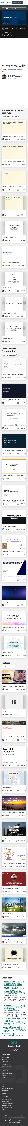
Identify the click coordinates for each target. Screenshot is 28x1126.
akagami (6, 478)
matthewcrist (8, 714)
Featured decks (6, 1064)
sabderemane (8, 765)
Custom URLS (5, 1101)
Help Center (5, 1084)
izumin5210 (7, 453)
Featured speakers (6, 1066)
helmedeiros (8, 790)
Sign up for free (17, 2)
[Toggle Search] (25, 2)
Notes (3, 1109)
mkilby (6, 739)
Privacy (16, 1121)
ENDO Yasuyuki (14, 76)
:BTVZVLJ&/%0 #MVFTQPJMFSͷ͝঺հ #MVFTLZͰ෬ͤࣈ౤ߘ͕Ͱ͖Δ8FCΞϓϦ (15, 983)
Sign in (9, 2)
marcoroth (7, 891)
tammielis (7, 841)
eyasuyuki (7, 139)
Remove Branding (6, 1105)
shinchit (6, 403)
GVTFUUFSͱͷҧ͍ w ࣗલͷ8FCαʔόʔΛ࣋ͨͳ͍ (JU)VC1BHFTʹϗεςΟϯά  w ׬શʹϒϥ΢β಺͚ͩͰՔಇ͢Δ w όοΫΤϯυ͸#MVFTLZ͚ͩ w (15, 1008)
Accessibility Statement (14, 1122)
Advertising (5, 1090)
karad (6, 428)
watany (6, 529)
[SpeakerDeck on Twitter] (16, 1050)
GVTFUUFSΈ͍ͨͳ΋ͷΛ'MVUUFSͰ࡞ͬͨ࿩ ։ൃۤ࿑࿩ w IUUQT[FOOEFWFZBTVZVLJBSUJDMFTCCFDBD (15, 1021)
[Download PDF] (16, 35)
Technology (5, 1059)
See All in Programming (9, 355)
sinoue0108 (7, 605)
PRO (14, 790)
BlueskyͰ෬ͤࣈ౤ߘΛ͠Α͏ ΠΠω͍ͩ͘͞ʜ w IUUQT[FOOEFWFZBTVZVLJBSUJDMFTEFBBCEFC (15, 1029)
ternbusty (7, 579)
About (6, 1121)
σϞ (5, 1003)
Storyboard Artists (7, 1073)
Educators (4, 1075)
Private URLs (5, 1097)
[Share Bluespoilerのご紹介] (8, 35)
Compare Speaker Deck (8, 1088)
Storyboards (5, 1061)
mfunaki (6, 630)
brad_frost (7, 967)
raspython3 (7, 655)
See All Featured (7, 666)
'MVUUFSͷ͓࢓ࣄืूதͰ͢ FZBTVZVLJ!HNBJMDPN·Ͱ (13, 1034)
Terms (11, 1121)
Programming (7, 32)
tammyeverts (8, 866)
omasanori (7, 377)
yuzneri (6, 554)
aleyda (6, 689)
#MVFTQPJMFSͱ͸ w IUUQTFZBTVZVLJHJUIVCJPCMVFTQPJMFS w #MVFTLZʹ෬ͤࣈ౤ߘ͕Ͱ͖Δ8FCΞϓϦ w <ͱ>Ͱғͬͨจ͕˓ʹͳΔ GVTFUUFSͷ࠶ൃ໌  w (15, 990)
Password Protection (7, 1099)
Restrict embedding (7, 1107)
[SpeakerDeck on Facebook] (12, 1050)
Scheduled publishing (7, 1103)
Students (4, 1077)
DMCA (20, 1121)
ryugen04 (7, 504)
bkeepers (7, 916)
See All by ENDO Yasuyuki (10, 116)
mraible (6, 815)
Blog (3, 1086)
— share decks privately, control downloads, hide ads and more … (14, 7)
